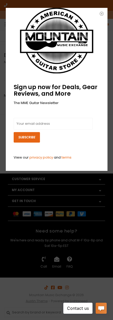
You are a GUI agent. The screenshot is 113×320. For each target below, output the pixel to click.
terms (66, 157)
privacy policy (41, 157)
